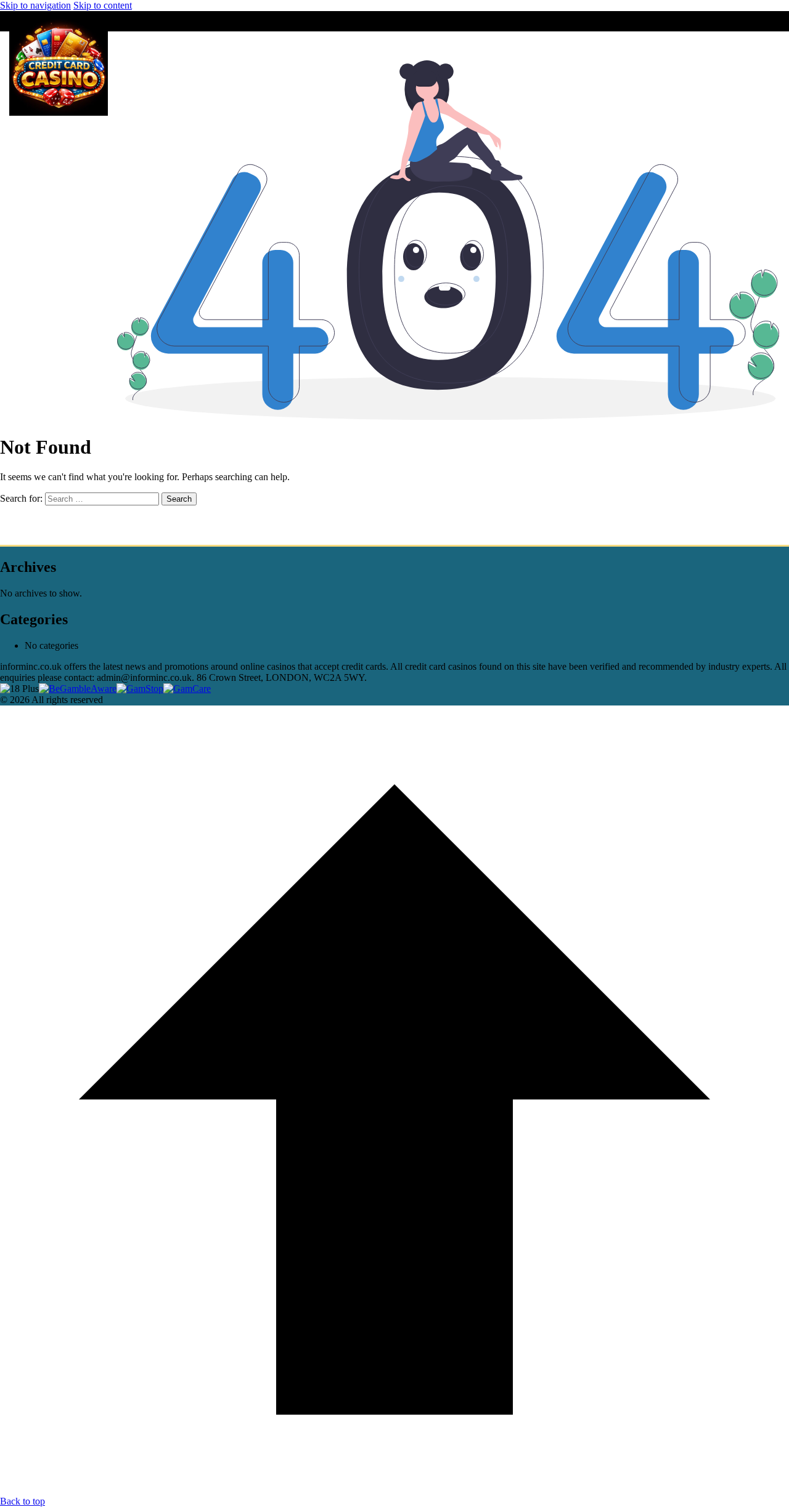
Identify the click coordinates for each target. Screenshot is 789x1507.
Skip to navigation (35, 5)
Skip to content (102, 5)
